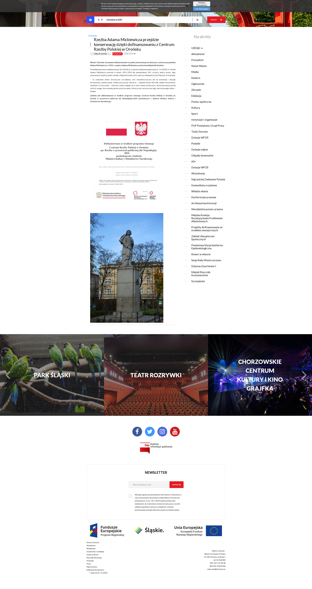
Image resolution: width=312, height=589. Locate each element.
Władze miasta (199, 191)
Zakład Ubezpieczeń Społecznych (203, 238)
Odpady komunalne (202, 155)
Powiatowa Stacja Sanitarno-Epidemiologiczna (207, 247)
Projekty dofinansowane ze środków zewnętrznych (207, 229)
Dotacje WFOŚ (199, 137)
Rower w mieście (201, 254)
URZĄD (195, 47)
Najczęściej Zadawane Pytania (208, 179)
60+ (193, 161)
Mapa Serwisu (92, 567)
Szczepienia (198, 281)
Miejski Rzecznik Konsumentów (200, 274)
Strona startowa (93, 542)
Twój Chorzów (199, 131)
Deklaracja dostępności (95, 570)
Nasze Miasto (199, 65)
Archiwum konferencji (204, 203)
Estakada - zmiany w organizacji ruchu (124, 19)
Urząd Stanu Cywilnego (95, 552)
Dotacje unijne (199, 149)
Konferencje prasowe (203, 197)
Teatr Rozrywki (52, 375)
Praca (89, 564)
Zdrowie (196, 89)
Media (195, 71)
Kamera (195, 77)
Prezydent (197, 59)
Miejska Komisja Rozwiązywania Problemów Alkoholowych (207, 218)
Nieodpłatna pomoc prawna (207, 209)
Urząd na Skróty (92, 555)
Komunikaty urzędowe (204, 185)
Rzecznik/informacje (94, 558)
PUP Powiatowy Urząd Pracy (207, 125)
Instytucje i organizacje (204, 119)
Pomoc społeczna (201, 101)
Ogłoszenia (197, 83)
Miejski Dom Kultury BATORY (260, 375)
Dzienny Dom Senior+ (203, 266)
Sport (194, 113)
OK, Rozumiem (201, 9)
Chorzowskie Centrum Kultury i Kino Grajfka (156, 375)
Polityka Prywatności (201, 3)
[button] (99, 20)
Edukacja (196, 95)
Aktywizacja (198, 173)
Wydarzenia (91, 548)
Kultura (195, 107)
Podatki (195, 143)
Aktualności (117, 54)
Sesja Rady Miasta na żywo (206, 260)
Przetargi (90, 561)
